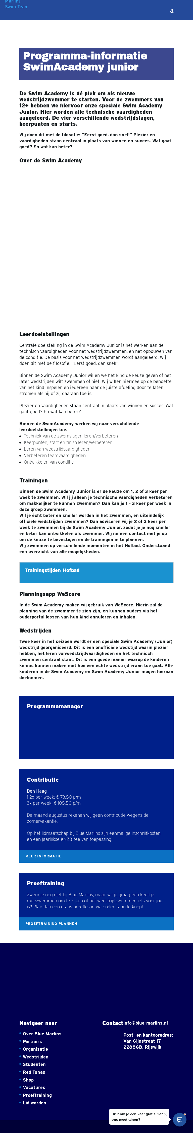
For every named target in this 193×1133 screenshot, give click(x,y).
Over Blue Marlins (42, 1033)
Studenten (34, 1064)
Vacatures (34, 1087)
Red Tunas (34, 1072)
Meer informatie (43, 856)
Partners (32, 1041)
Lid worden (34, 1102)
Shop (28, 1080)
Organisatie (35, 1049)
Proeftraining (37, 1095)
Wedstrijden (36, 1056)
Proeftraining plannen (51, 924)
